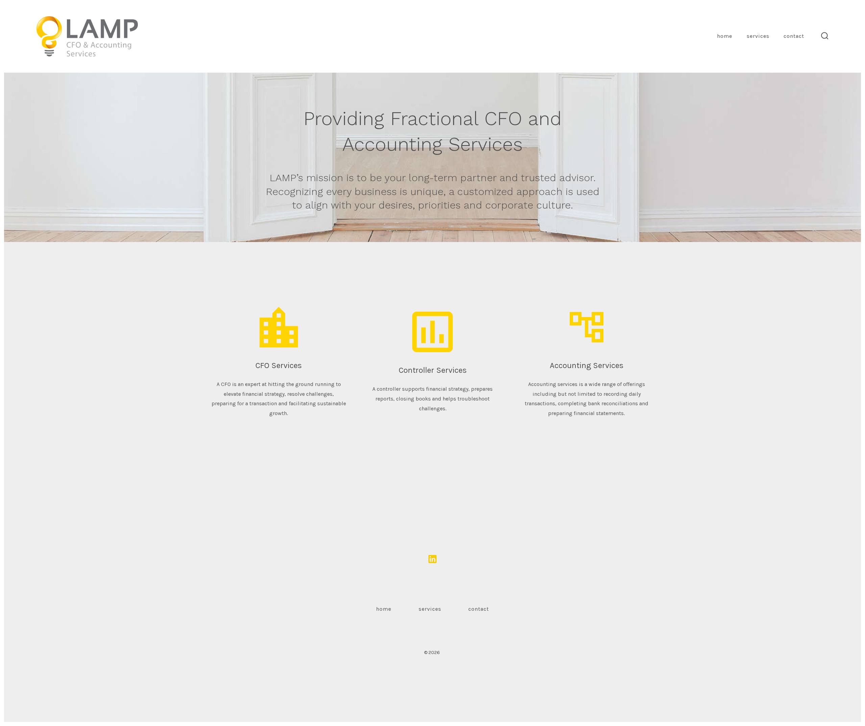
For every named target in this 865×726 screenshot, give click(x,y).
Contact (794, 36)
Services (758, 36)
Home (724, 36)
